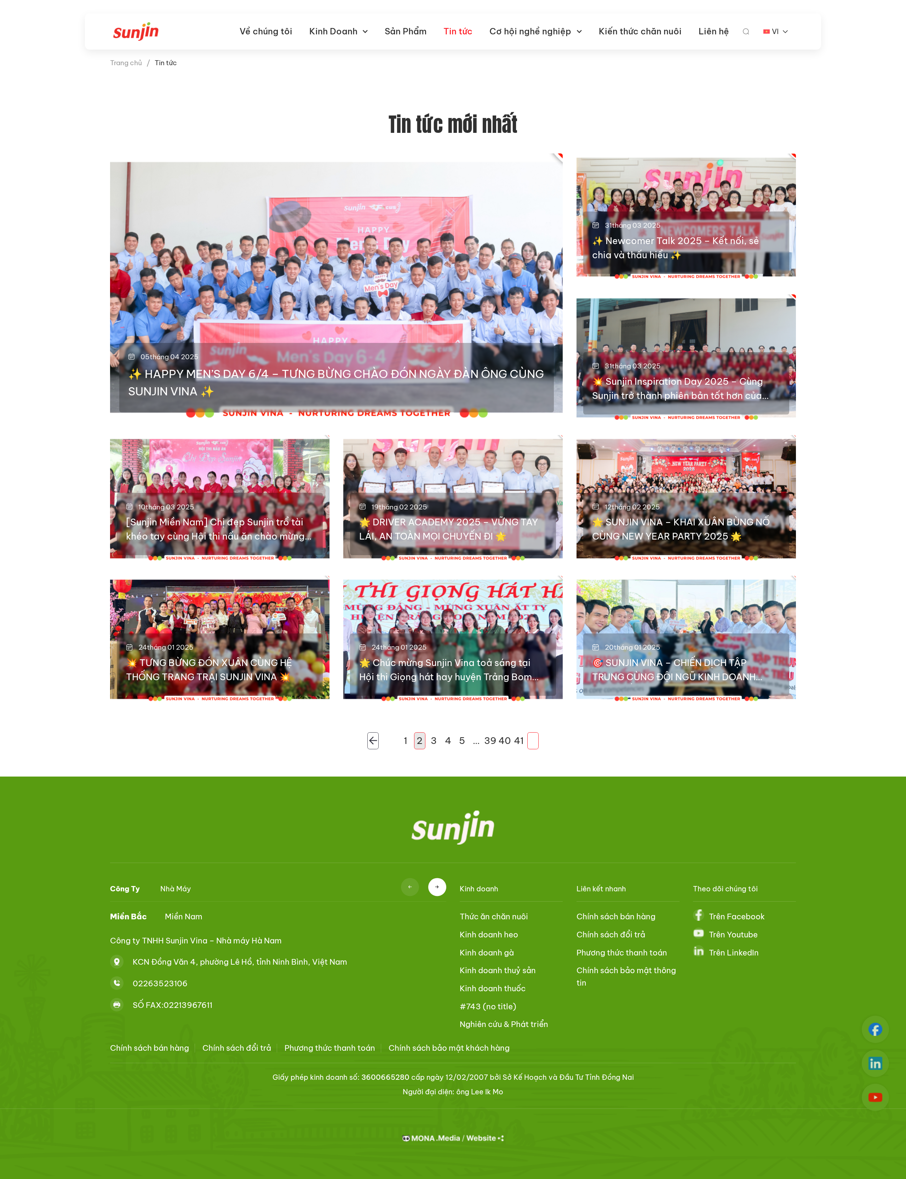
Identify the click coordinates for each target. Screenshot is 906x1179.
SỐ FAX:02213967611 (172, 1005)
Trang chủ (126, 62)
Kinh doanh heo (489, 935)
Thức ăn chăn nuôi (494, 916)
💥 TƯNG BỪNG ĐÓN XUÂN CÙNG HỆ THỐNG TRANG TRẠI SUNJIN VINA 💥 (209, 670)
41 (519, 740)
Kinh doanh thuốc (493, 988)
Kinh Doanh (333, 31)
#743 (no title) (488, 1006)
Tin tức (457, 31)
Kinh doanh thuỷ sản (498, 970)
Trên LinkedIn (734, 953)
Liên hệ (714, 31)
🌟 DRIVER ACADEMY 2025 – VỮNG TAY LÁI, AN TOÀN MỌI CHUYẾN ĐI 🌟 (448, 529)
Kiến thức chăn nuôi (640, 31)
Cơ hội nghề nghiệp (530, 31)
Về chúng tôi (266, 31)
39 (490, 740)
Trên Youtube (733, 935)
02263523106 (160, 984)
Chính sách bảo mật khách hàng (449, 1048)
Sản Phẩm (405, 31)
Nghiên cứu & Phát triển (504, 1024)
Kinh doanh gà (487, 953)
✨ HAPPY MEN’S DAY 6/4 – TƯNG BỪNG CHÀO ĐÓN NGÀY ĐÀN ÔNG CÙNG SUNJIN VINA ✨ (336, 383)
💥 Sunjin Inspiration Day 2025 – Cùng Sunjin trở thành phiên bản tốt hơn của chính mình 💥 (677, 389)
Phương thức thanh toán (622, 953)
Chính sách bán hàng (616, 916)
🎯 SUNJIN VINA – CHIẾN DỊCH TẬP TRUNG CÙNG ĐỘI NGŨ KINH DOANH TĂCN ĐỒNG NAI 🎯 (674, 670)
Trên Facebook (737, 916)
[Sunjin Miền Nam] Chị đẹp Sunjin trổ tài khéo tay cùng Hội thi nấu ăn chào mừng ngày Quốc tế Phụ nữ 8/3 (215, 529)
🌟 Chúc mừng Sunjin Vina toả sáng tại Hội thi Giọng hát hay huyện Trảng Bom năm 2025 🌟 (445, 670)
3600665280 (385, 1077)
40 (504, 740)
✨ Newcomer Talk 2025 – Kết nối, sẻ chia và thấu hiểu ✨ (675, 248)
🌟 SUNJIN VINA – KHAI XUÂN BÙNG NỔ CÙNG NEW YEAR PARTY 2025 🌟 (681, 529)
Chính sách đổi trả (611, 935)
